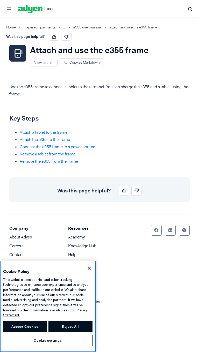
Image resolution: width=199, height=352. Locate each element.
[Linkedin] (170, 230)
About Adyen (20, 237)
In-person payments (39, 27)
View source (43, 62)
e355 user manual (87, 27)
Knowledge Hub (82, 246)
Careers (16, 246)
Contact (16, 254)
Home (11, 27)
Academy (76, 237)
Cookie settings (48, 340)
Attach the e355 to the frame (45, 139)
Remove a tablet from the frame (47, 154)
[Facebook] (156, 230)
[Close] (89, 268)
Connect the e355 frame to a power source (57, 146)
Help (72, 254)
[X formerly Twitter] (184, 230)
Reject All (70, 326)
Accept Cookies (25, 326)
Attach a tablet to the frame (43, 132)
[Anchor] (5, 118)
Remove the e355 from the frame (49, 161)
